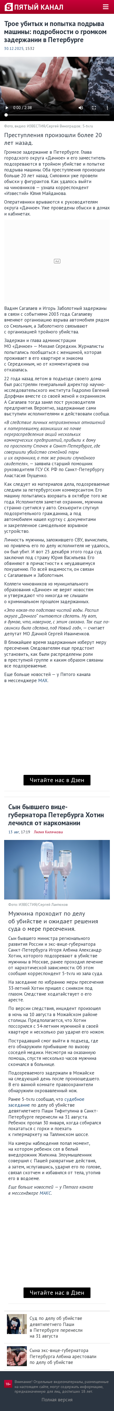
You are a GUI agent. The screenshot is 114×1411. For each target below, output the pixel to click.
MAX (43, 680)
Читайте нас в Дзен (57, 780)
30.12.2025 (14, 48)
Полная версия (57, 1400)
